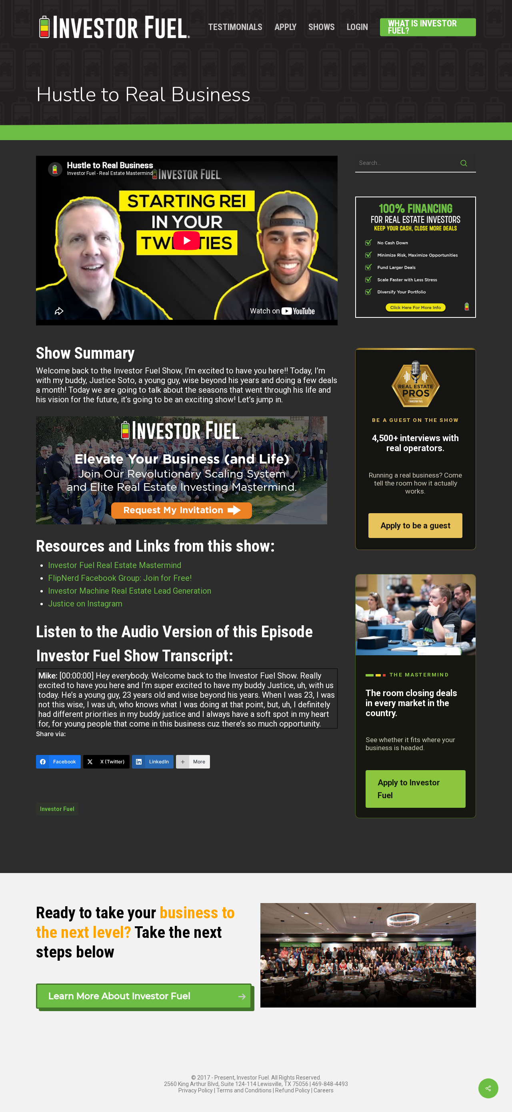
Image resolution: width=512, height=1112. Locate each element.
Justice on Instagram (85, 603)
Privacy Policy (195, 1090)
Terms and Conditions (244, 1090)
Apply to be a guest (415, 525)
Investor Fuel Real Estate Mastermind (114, 565)
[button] (144, 996)
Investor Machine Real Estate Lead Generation (129, 591)
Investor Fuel (57, 809)
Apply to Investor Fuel (409, 789)
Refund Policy (292, 1090)
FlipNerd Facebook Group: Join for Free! (120, 578)
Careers (324, 1090)
